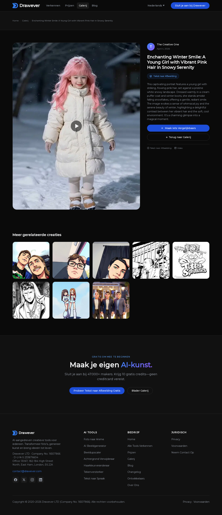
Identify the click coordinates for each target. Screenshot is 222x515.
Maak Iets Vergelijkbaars (180, 128)
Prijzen (69, 5)
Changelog (134, 472)
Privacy (175, 439)
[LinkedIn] (40, 480)
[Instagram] (32, 480)
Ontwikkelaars (135, 478)
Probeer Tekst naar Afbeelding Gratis (97, 390)
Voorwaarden (179, 445)
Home (15, 20)
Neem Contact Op (182, 452)
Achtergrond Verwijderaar (99, 458)
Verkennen (53, 5)
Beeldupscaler (92, 452)
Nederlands (155, 5)
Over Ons (133, 485)
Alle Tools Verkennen (139, 445)
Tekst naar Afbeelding (165, 76)
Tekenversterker (93, 472)
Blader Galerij (140, 390)
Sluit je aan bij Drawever (190, 5)
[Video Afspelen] (76, 126)
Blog (94, 5)
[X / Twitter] (24, 480)
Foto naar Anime (94, 439)
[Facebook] (15, 480)
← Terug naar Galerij (178, 137)
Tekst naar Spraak (94, 478)
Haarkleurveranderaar (96, 465)
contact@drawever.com (27, 471)
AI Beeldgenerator (95, 445)
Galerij (83, 5)
